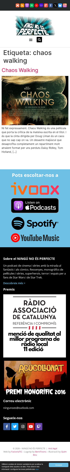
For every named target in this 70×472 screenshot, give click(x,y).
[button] (30, 39)
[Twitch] (38, 426)
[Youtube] (30, 426)
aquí (37, 469)
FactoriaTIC (16, 451)
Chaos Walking (20, 70)
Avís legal (52, 448)
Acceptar (58, 465)
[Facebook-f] (6, 426)
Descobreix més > (14, 283)
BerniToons (40, 451)
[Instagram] (22, 426)
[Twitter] (14, 426)
